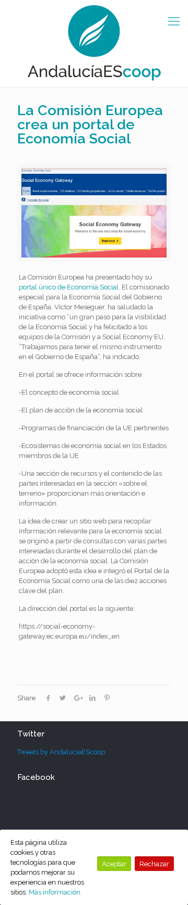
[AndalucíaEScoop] (94, 43)
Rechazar (154, 863)
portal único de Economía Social (69, 287)
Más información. (55, 892)
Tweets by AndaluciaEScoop (61, 752)
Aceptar (114, 863)
